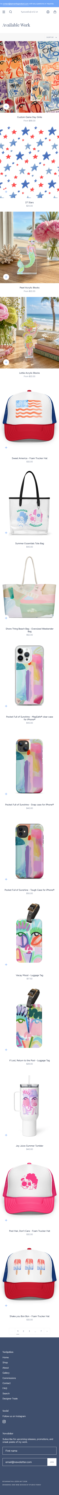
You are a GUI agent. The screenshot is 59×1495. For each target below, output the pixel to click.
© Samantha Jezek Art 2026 (15, 1481)
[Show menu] (5, 12)
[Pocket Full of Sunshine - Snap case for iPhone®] (29, 764)
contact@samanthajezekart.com (16, 4)
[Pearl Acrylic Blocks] (29, 247)
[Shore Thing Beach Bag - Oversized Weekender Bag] (29, 588)
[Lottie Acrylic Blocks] (29, 332)
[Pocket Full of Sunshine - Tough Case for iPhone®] (29, 849)
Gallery (6, 1372)
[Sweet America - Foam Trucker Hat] (29, 418)
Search (6, 1393)
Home (6, 1357)
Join (52, 1462)
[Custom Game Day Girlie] (29, 77)
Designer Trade (10, 1398)
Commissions (9, 1378)
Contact (7, 1383)
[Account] (48, 12)
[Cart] (54, 12)
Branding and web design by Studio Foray (22, 1485)
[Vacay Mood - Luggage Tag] (29, 935)
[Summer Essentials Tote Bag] (29, 503)
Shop (5, 1362)
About (6, 1367)
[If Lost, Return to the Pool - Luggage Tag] (29, 1020)
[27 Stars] (29, 162)
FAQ (5, 1388)
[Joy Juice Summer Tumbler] (29, 1105)
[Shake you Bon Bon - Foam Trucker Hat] (29, 1276)
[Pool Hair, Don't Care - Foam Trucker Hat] (29, 1190)
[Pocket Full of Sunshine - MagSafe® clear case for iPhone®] (29, 676)
